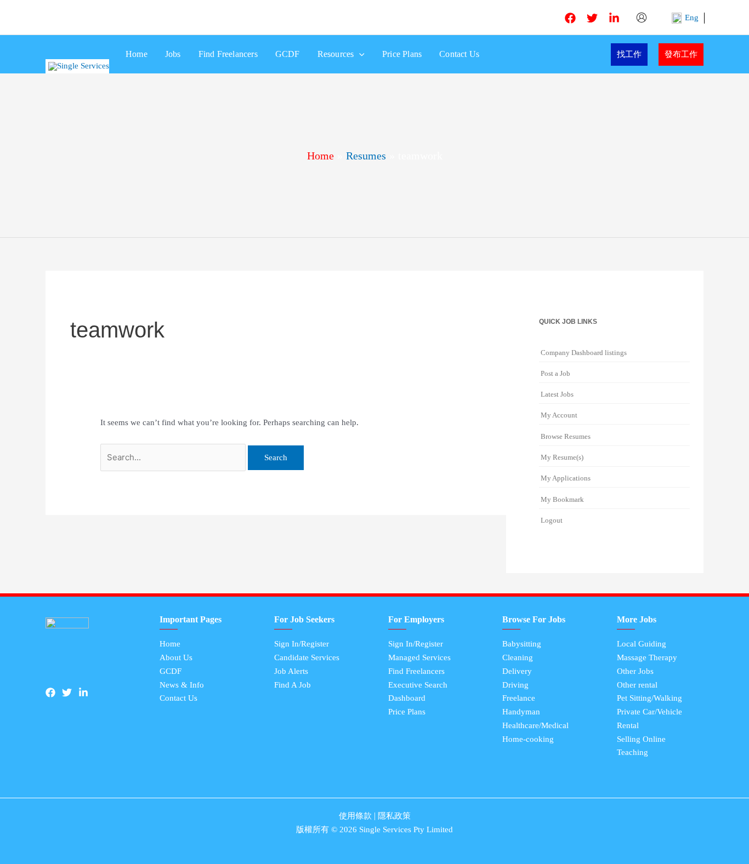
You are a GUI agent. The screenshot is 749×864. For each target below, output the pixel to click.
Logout (552, 520)
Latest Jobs (557, 394)
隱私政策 (394, 815)
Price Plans (402, 54)
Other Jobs (635, 671)
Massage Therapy (647, 657)
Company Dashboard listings (584, 352)
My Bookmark (562, 499)
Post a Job (555, 373)
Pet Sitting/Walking (649, 698)
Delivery (517, 671)
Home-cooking (528, 739)
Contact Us (459, 54)
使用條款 (355, 815)
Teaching (632, 752)
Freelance (518, 698)
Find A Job (292, 684)
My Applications (566, 478)
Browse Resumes (566, 436)
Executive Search (417, 684)
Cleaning (517, 657)
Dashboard (406, 698)
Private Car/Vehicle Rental (649, 718)
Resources (335, 54)
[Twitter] (592, 18)
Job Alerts (291, 671)
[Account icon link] (642, 17)
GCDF (287, 54)
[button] (359, 54)
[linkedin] (614, 18)
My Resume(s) (562, 457)
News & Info (182, 684)
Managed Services (419, 657)
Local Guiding (641, 643)
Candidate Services (306, 657)
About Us (176, 657)
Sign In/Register (301, 643)
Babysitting (521, 643)
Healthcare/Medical (535, 725)
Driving (515, 684)
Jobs (173, 54)
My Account (559, 415)
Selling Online (641, 739)
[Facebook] (570, 18)
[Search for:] (174, 457)
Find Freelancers (228, 54)
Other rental (637, 684)
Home (136, 54)
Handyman (521, 711)
